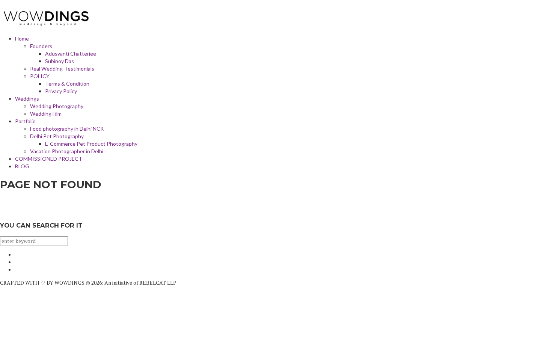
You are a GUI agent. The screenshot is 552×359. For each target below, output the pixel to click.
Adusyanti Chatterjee (70, 53)
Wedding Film (46, 113)
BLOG (22, 166)
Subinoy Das (59, 61)
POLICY (40, 76)
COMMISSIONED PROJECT (48, 158)
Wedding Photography (56, 106)
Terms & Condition (67, 83)
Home (22, 38)
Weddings (27, 98)
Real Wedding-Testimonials (62, 68)
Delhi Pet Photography (57, 136)
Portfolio (25, 121)
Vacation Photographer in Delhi (66, 151)
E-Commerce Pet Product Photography (91, 143)
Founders (41, 46)
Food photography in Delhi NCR (67, 128)
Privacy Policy (61, 91)
